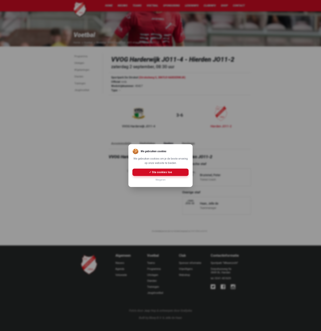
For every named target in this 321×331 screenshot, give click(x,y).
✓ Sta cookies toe (160, 172)
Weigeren (160, 179)
